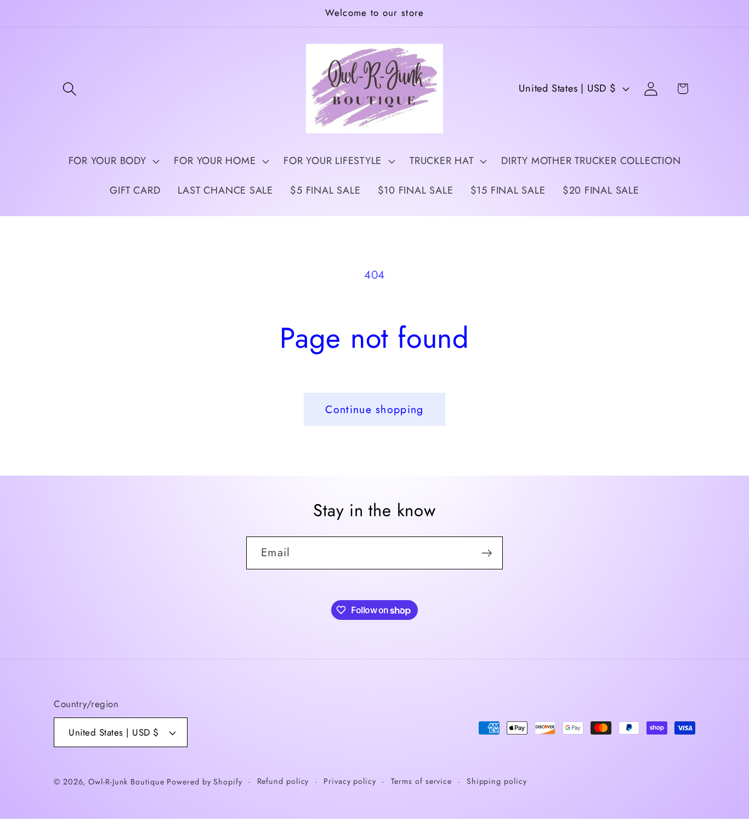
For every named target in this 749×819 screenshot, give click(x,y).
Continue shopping (374, 409)
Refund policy (283, 781)
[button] (69, 88)
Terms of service (421, 781)
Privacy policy (350, 781)
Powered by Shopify (204, 781)
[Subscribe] (486, 553)
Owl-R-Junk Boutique (127, 781)
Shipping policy (497, 781)
